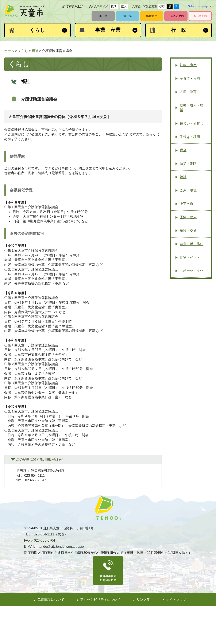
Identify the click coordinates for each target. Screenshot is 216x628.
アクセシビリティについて (100, 599)
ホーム (9, 51)
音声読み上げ (74, 6)
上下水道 (186, 204)
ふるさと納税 (176, 16)
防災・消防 (188, 163)
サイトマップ (176, 599)
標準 (113, 6)
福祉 (35, 51)
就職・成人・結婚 (191, 108)
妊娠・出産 (188, 65)
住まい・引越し (191, 123)
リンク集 (143, 599)
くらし (37, 30)
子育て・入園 (190, 78)
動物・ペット (190, 257)
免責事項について (50, 599)
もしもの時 (200, 16)
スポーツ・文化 (191, 271)
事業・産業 (108, 30)
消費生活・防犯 (191, 244)
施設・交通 (188, 230)
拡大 (124, 6)
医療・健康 (188, 217)
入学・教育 (188, 92)
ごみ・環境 (188, 190)
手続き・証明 (190, 137)
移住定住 (151, 16)
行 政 (178, 30)
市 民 (103, 16)
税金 (183, 150)
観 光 (127, 16)
